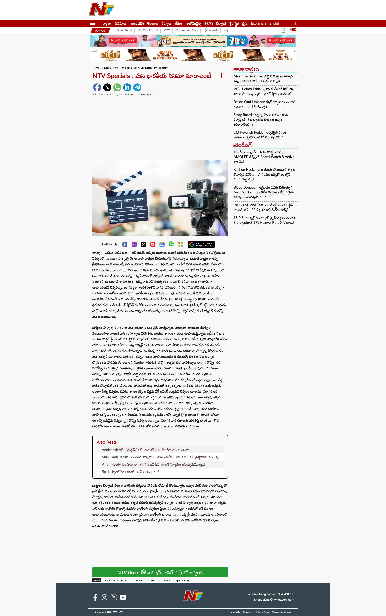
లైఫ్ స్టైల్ (234, 23)
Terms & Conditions (281, 612)
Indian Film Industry (115, 580)
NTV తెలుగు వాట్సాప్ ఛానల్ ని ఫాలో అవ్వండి (160, 572)
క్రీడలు (178, 23)
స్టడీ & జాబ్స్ (211, 30)
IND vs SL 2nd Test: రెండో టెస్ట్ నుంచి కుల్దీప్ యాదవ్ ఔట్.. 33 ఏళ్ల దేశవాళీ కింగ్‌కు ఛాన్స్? (263, 207)
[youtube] (123, 598)
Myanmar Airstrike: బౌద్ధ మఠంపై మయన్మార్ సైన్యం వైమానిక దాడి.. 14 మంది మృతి (263, 78)
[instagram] (104, 598)
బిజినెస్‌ (209, 23)
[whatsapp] (117, 87)
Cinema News (110, 67)
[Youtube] (152, 245)
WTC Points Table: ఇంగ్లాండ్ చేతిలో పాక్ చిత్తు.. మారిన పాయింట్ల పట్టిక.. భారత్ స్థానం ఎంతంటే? (265, 91)
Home (95, 67)
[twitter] (107, 87)
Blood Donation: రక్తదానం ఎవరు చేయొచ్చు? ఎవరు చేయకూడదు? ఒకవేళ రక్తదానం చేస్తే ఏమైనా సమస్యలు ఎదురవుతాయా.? (264, 192)
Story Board (124, 30)
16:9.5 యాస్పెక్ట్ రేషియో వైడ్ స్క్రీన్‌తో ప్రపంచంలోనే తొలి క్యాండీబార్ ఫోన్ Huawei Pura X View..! (265, 220)
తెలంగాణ (153, 23)
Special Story (182, 580)
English (274, 23)
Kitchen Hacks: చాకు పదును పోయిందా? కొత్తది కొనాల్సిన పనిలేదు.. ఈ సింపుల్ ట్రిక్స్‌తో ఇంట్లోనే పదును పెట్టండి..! (264, 174)
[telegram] (137, 87)
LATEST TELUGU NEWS (142, 580)
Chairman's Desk (187, 30)
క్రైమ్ (245, 23)
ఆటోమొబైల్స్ (194, 23)
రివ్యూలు (166, 23)
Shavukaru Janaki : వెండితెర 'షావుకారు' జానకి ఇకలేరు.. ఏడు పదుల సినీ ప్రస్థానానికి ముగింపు (160, 457)
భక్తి (226, 30)
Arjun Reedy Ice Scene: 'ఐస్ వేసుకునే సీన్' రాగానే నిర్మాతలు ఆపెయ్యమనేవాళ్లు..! (153, 464)
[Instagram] (134, 245)
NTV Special (165, 580)
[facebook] (97, 87)
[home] (99, 23)
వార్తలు (107, 23)
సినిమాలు (120, 23)
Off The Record (148, 30)
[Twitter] (143, 245)
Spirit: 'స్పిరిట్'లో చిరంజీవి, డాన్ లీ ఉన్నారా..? (130, 471)
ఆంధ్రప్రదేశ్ (137, 23)
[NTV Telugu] (101, 10)
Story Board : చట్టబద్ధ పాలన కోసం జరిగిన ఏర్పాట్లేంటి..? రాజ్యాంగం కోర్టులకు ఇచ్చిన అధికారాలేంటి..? (261, 119)
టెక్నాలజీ (221, 23)
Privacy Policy (262, 612)
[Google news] (162, 245)
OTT (167, 30)
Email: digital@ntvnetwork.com (274, 599)
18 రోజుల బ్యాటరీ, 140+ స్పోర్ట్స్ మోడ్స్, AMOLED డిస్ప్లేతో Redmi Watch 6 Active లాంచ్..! (264, 157)
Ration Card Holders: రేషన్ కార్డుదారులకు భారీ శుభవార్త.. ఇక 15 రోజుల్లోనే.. (264, 104)
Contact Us (248, 612)
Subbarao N (145, 94)
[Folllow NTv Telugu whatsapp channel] (283, 30)
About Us (235, 612)
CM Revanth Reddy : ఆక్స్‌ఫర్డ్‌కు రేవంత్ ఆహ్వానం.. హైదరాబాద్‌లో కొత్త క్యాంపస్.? (260, 135)
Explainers (258, 23)
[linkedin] (127, 87)
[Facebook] (124, 245)
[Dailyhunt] (180, 245)
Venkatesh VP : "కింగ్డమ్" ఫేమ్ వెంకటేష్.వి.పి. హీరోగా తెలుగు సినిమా (145, 449)
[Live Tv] (293, 30)
